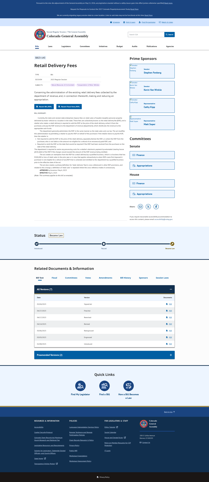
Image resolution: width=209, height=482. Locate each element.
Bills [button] (37, 46)
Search (170, 34)
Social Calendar (110, 432)
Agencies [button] (170, 46)
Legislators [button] (66, 46)
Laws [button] (50, 46)
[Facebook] (156, 206)
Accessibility (38, 427)
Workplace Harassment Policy (80, 461)
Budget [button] (120, 46)
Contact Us (146, 442)
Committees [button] (85, 46)
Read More (134, 9)
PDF (170, 304)
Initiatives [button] (103, 46)
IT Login (107, 451)
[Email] (140, 206)
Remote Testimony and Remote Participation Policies (80, 433)
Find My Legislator (148, 22)
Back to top (168, 412)
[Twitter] (148, 206)
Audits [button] (134, 46)
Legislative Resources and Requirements (49, 445)
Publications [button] (152, 46)
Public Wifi (73, 451)
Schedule (116, 22)
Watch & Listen (167, 22)
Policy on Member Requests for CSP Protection (117, 444)
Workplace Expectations (78, 456)
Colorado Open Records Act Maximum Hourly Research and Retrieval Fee (48, 438)
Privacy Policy (74, 445)
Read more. (168, 3)
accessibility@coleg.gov (163, 219)
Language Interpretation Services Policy (84, 427)
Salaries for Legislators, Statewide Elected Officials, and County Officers (49, 452)
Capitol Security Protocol (43, 432)
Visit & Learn (130, 22)
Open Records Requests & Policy (81, 440)
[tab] (39, 278)
